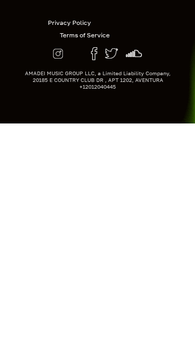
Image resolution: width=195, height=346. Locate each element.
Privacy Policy (69, 22)
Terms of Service (85, 35)
